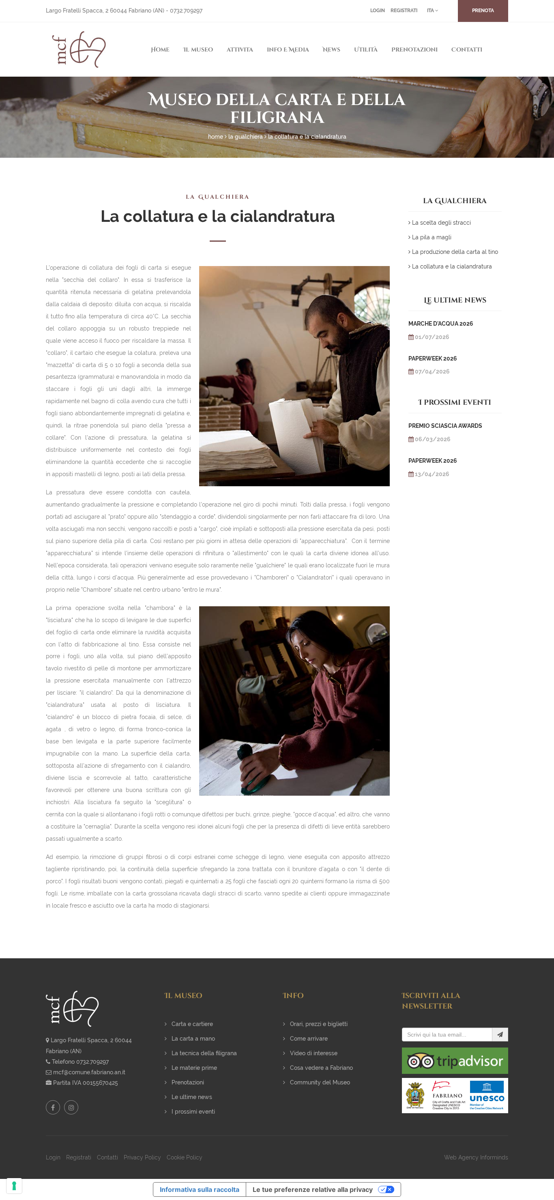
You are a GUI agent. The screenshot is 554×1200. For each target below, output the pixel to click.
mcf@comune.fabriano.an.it (89, 1072)
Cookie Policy (184, 1157)
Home (160, 50)
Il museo (198, 50)
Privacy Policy (142, 1157)
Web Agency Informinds (476, 1157)
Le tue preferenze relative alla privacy (313, 1189)
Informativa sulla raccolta (199, 1189)
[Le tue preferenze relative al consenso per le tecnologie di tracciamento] (14, 1186)
